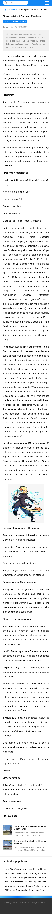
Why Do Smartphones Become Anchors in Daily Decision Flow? (27, 886)
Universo (14, 9)
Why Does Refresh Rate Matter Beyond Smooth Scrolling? (27, 873)
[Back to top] (49, 820)
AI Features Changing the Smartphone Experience (27, 890)
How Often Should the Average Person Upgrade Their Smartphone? (27, 869)
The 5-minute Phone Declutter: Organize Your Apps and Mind (27, 882)
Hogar (5, 9)
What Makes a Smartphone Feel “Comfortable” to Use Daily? (27, 877)
